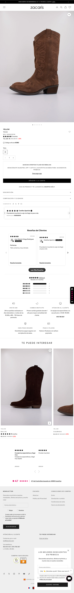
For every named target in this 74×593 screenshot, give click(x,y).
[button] (7, 136)
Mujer (11, 510)
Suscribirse (11, 526)
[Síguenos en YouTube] (24, 574)
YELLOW (6, 129)
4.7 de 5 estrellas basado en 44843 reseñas (46, 481)
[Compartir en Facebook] (13, 204)
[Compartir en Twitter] (16, 204)
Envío (53, 495)
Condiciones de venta (58, 502)
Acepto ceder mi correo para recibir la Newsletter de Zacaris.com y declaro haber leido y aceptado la (54, 577)
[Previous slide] (6, 252)
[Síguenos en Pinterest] (19, 574)
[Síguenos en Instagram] (14, 574)
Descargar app (37, 173)
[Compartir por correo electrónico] (21, 204)
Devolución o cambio (58, 498)
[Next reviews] (69, 213)
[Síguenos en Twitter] (9, 574)
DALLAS (4, 431)
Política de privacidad (46, 579)
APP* (53, 1)
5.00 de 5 (42, 278)
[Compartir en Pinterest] (18, 204)
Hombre (21, 510)
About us (35, 495)
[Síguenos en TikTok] (29, 574)
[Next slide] (67, 252)
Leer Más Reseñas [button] (37, 270)
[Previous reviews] (4, 213)
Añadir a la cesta (37, 180)
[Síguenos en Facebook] (4, 574)
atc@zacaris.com (8, 541)
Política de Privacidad (40, 498)
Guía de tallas (43, 538)
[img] (14, 236)
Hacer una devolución (58, 505)
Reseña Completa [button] (15, 263)
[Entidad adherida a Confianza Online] (20, 560)
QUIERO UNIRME (52, 584)
